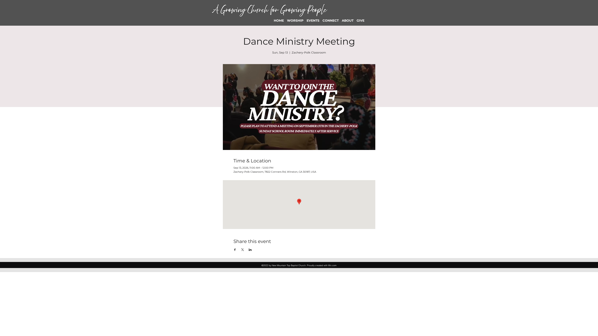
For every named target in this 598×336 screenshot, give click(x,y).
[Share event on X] (242, 249)
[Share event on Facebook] (234, 249)
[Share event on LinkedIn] (250, 249)
